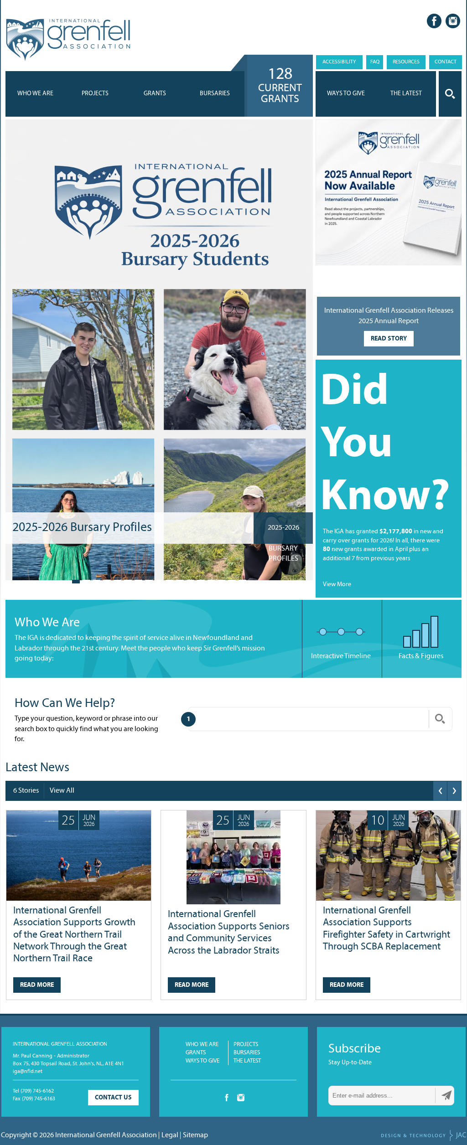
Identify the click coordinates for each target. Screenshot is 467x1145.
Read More (37, 985)
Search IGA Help (440, 719)
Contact (446, 62)
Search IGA (450, 94)
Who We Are (35, 93)
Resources (406, 62)
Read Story (389, 338)
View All (62, 790)
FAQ (374, 62)
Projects (95, 93)
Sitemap (195, 1135)
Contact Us (113, 1097)
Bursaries (215, 93)
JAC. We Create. (423, 1135)
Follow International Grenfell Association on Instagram (453, 21)
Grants (155, 93)
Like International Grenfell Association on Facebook (434, 21)
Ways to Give (202, 1061)
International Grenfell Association (67, 40)
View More (337, 584)
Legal (169, 1135)
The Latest (247, 1061)
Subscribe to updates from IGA (446, 1095)
